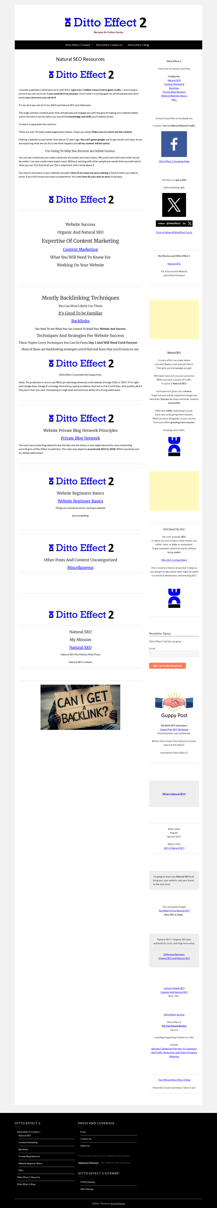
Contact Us (85, 1138)
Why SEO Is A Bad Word (174, 560)
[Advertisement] (174, 319)
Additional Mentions (88, 1162)
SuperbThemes (117, 1203)
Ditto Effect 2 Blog (138, 44)
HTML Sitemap (87, 1182)
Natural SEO (80, 647)
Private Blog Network (80, 438)
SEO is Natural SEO (174, 848)
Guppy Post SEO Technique (174, 729)
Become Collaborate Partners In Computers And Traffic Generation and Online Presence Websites (174, 1052)
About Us (85, 1145)
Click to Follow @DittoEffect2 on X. (174, 232)
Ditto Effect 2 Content (78, 44)
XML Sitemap (86, 1189)
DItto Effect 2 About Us (109, 44)
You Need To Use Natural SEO (174, 910)
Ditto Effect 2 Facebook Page (174, 161)
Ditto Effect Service (174, 1014)
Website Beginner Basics (80, 501)
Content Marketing (80, 249)
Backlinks (80, 320)
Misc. (174, 99)
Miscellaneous (80, 567)
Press (83, 1131)
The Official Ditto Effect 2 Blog (174, 1079)
